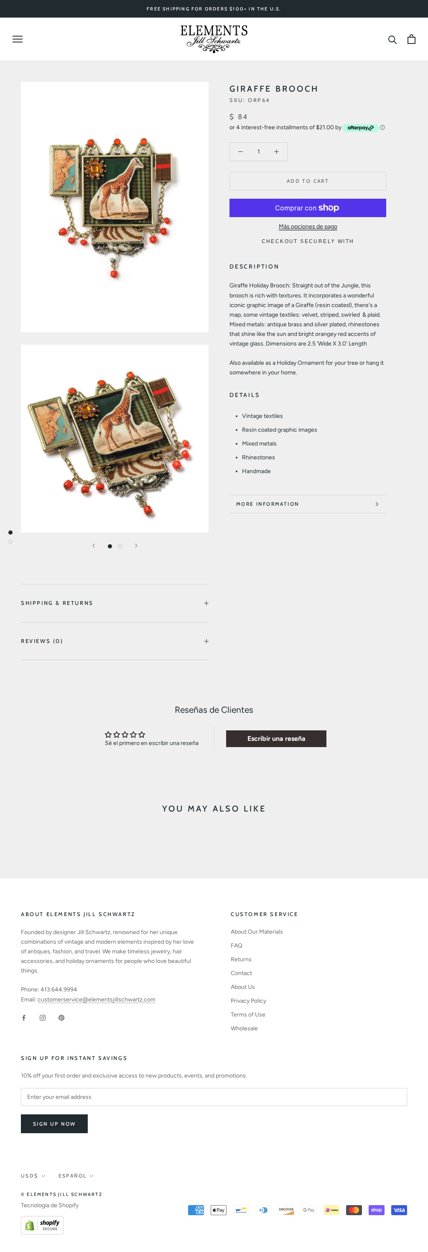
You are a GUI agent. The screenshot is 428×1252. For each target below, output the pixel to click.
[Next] (136, 546)
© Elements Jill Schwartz (61, 1194)
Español (73, 1176)
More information (267, 504)
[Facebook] (24, 1017)
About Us (243, 987)
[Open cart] (411, 39)
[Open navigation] (18, 39)
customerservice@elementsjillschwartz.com (96, 999)
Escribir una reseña (276, 738)
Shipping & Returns (57, 602)
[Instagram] (43, 1017)
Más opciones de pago (308, 226)
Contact (241, 973)
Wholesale (244, 1028)
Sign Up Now (54, 1124)
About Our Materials (257, 931)
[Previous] (93, 546)
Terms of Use (248, 1014)
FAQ (236, 945)
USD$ (29, 1176)
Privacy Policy (248, 1000)
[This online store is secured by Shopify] (42, 1220)
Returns (241, 959)
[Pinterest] (61, 1017)
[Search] (392, 39)
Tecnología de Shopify (50, 1205)
